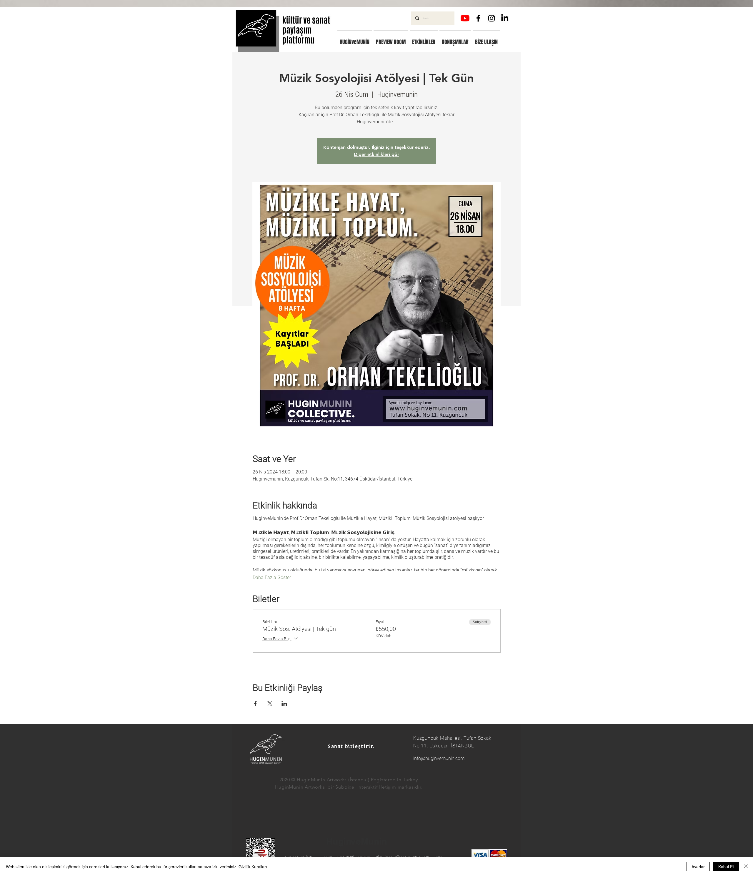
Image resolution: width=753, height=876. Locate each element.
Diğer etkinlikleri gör (376, 154)
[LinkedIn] (504, 18)
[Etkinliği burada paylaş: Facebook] (255, 703)
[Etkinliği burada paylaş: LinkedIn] (284, 703)
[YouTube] (465, 18)
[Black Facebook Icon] (478, 18)
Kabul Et (726, 867)
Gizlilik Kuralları (253, 867)
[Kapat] (745, 866)
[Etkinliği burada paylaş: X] (270, 703)
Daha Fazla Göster (272, 577)
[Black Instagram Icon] (491, 18)
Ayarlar (698, 867)
